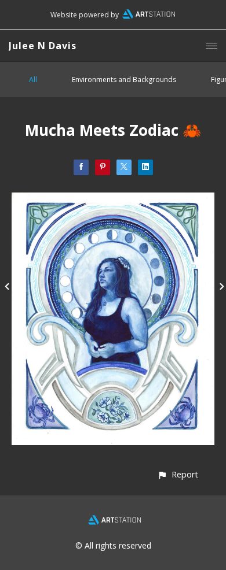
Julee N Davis (42, 45)
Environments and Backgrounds (124, 79)
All (33, 79)
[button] (177, 474)
